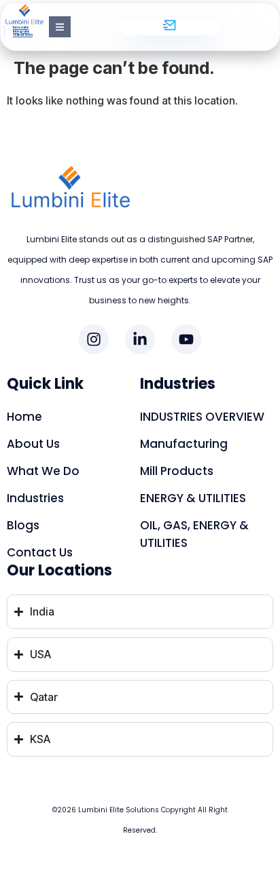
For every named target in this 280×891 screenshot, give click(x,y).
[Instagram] (94, 339)
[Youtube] (186, 339)
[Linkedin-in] (140, 339)
